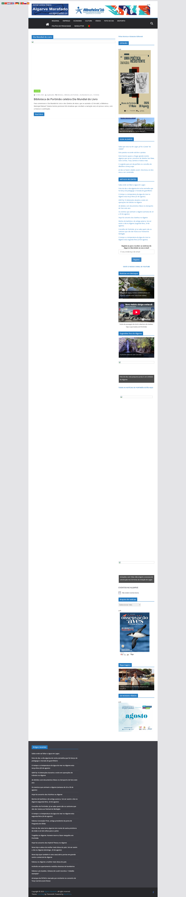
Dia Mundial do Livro (86, 95)
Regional (55, 21)
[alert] (136, 592)
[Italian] (19, 3)
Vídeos (98, 21)
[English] (11, 3)
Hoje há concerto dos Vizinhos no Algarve (133, 218)
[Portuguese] (88, 26)
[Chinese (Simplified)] (5, 3)
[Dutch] (8, 3)
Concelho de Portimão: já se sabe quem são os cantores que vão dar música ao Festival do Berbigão (135, 231)
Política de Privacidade (61, 26)
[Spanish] (28, 3)
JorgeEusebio (50, 95)
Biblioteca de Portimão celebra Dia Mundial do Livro (66, 99)
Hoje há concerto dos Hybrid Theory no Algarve (49, 843)
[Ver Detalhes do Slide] (136, 125)
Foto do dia (109, 21)
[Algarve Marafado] (47, 24)
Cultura (88, 21)
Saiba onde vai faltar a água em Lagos (132, 185)
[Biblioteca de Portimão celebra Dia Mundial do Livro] (73, 64)
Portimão (96, 95)
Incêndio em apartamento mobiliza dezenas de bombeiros (53, 866)
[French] (14, 3)
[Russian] (25, 3)
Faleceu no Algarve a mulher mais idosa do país (49, 862)
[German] (17, 3)
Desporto (121, 21)
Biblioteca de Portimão (71, 95)
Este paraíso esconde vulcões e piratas (132, 152)
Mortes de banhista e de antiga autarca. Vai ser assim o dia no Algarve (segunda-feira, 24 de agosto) (135, 223)
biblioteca (60, 95)
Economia (78, 21)
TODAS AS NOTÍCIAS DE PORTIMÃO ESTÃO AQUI (136, 388)
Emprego (66, 21)
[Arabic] (3, 3)
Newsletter (79, 26)
